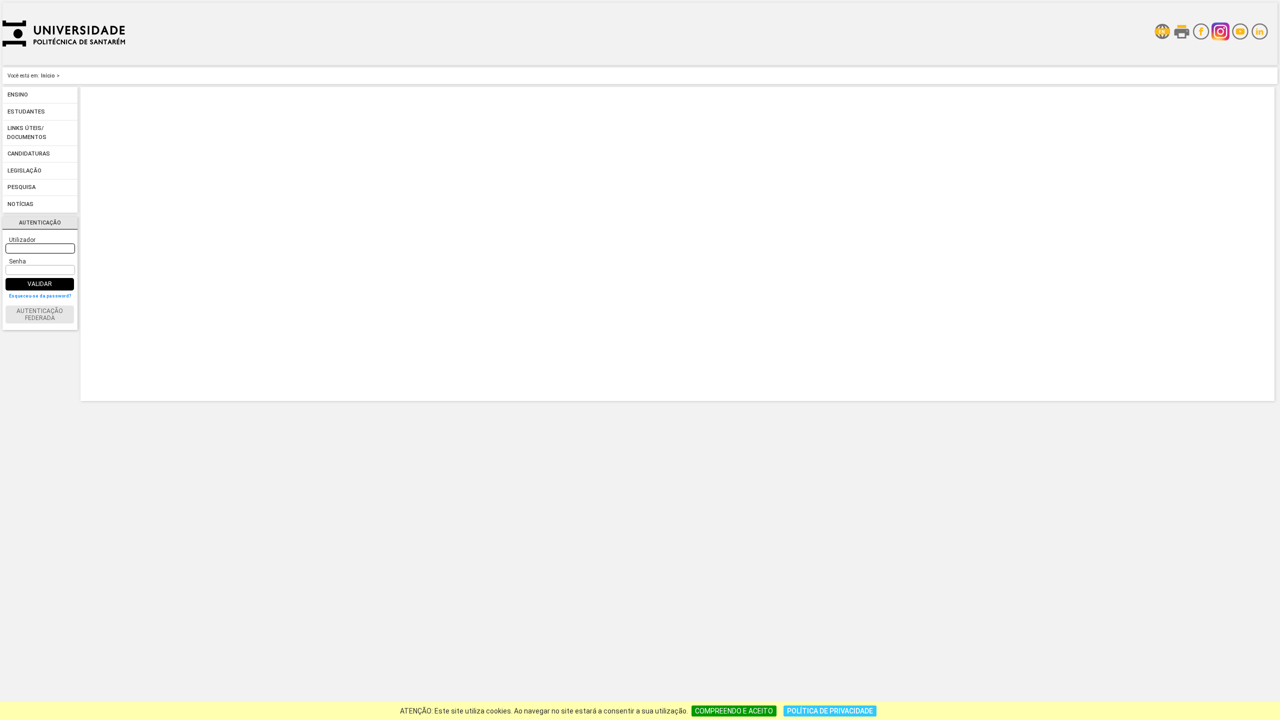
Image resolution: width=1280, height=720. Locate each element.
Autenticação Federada (39, 315)
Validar (40, 284)
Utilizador (22, 240)
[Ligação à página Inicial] (63, 62)
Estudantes (26, 111)
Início (48, 75)
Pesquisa (22, 187)
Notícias (21, 204)
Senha (17, 261)
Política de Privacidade (830, 711)
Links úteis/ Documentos (26, 133)
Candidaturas (29, 154)
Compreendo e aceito (734, 711)
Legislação (25, 171)
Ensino (18, 95)
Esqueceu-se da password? (40, 296)
